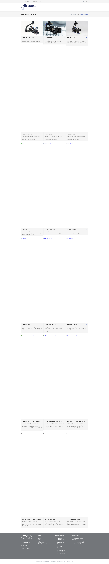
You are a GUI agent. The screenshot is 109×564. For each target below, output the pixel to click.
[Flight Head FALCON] (32, 28)
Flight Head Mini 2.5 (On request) (76, 421)
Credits (39, 538)
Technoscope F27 (49, 134)
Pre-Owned (74, 539)
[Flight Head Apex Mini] (54, 280)
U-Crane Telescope (50, 229)
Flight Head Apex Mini (51, 324)
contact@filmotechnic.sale (26, 549)
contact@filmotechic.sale (37, 1)
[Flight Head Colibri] (77, 280)
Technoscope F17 (27, 134)
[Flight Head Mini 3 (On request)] (54, 377)
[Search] (86, 1)
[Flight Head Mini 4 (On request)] (32, 377)
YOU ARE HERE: (73, 14)
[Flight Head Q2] (54, 28)
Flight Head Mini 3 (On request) (53, 421)
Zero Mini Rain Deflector (73, 519)
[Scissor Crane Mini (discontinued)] (32, 475)
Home (50, 7)
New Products (58, 541)
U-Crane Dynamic (71, 229)
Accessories (74, 7)
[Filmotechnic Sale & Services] (31, 7)
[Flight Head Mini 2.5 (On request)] (77, 377)
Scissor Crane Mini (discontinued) (31, 519)
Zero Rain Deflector (50, 519)
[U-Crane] (32, 185)
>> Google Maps (24, 546)
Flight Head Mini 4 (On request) (31, 421)
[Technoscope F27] (54, 90)
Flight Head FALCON (28, 37)
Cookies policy (41, 542)
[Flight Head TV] (77, 28)
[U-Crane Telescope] (54, 185)
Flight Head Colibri (72, 324)
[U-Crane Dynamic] (77, 185)
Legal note (40, 541)
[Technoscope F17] (32, 90)
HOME (78, 14)
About (39, 536)
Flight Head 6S (26, 324)
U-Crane (24, 229)
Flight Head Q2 (49, 37)
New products (67, 7)
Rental (39, 545)
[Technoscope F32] (77, 90)
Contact (86, 7)
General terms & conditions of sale (44, 543)
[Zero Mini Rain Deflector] (77, 475)
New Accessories (75, 535)
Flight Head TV (71, 37)
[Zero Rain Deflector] (54, 475)
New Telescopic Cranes (58, 7)
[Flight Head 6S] (32, 280)
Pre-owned (80, 7)
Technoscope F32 (71, 134)
